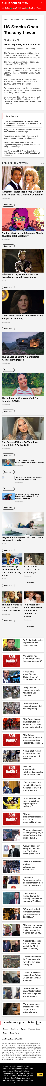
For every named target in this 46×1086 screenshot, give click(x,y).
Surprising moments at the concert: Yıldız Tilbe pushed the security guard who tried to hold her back (22, 123)
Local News (14, 1033)
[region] (23, 1074)
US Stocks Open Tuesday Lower (20, 19)
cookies (21, 1069)
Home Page (38, 1023)
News (5, 1033)
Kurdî (31, 8)
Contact (31, 1022)
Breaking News (34, 1029)
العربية (15, 8)
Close (40, 1075)
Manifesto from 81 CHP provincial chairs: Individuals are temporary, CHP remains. (22, 153)
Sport (23, 1029)
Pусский (23, 8)
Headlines (14, 1029)
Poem (5, 1029)
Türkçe (38, 8)
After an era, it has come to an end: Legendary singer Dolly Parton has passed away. (22, 144)
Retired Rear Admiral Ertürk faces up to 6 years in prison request (21, 137)
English (7, 8)
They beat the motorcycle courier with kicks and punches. (22, 131)
